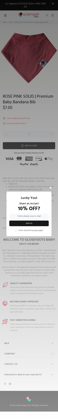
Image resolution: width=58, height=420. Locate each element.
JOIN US (29, 223)
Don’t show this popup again (30, 230)
